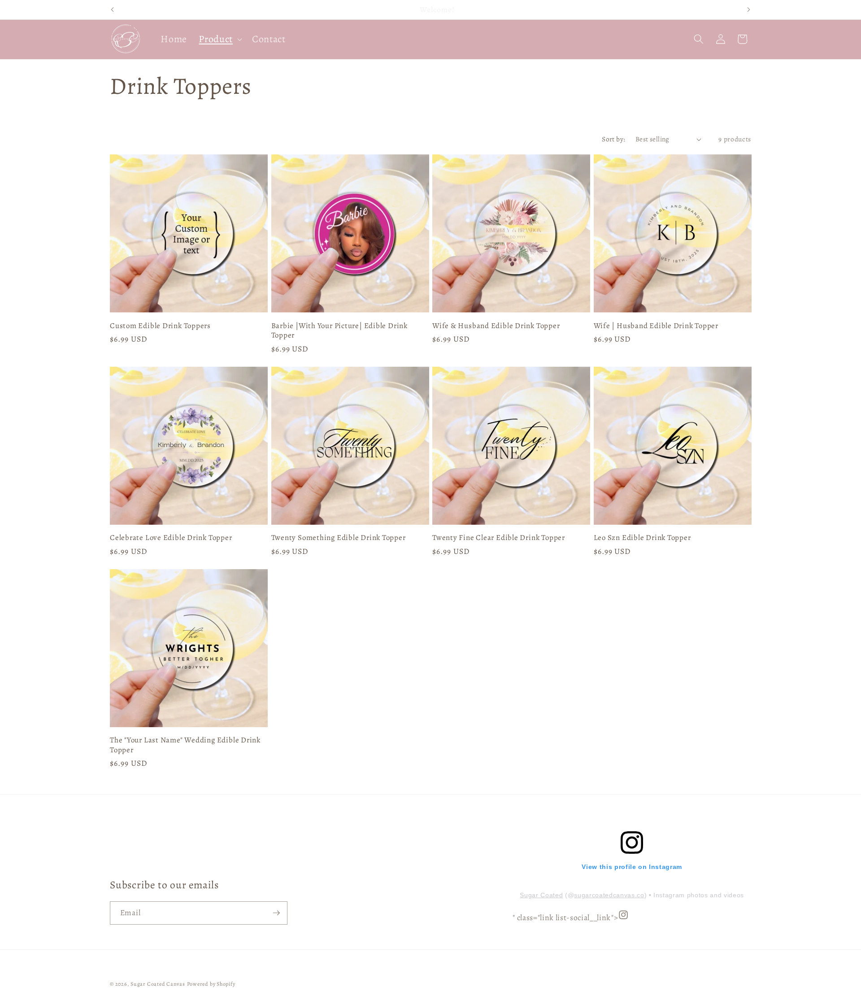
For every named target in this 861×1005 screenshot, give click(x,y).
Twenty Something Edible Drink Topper (338, 537)
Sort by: (614, 139)
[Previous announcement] (112, 9)
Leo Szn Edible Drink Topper (642, 537)
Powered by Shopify (211, 983)
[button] (219, 39)
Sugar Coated (541, 895)
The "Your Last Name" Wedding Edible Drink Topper (185, 744)
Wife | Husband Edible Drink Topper (656, 325)
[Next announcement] (749, 9)
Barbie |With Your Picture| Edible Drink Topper (339, 330)
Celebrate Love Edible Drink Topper (171, 537)
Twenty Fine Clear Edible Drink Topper (498, 537)
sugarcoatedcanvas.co (609, 895)
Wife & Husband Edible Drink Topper (496, 325)
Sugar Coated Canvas (157, 983)
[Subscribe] (276, 913)
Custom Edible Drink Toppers (160, 325)
